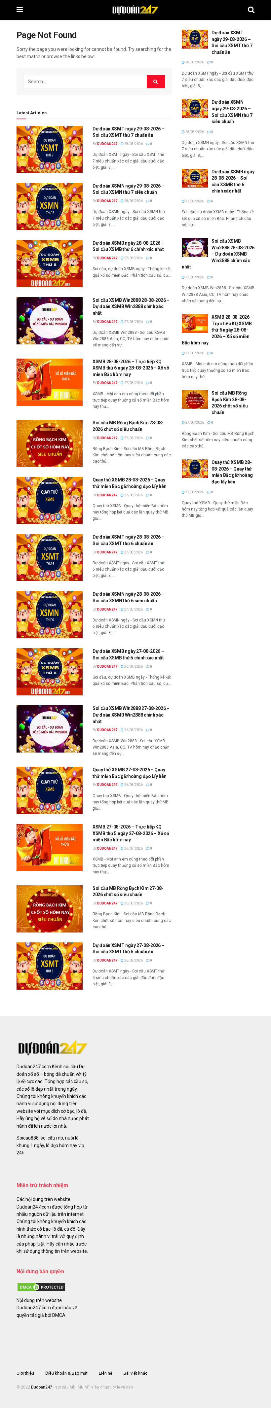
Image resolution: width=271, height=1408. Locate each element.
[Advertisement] (218, 575)
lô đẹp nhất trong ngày (54, 1089)
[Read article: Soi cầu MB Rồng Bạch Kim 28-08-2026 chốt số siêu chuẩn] (50, 443)
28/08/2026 (133, 144)
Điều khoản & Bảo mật (66, 1373)
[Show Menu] (20, 10)
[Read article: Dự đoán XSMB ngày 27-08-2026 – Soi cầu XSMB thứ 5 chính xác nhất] (50, 671)
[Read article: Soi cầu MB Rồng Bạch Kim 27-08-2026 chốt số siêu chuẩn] (50, 909)
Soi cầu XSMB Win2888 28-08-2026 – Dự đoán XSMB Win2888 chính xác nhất (131, 307)
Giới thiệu (25, 1373)
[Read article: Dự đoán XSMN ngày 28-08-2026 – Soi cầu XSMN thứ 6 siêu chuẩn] (50, 614)
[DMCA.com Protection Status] (41, 1286)
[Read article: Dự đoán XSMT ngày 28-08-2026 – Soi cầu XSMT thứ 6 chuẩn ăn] (50, 557)
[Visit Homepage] (135, 10)
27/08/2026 (133, 258)
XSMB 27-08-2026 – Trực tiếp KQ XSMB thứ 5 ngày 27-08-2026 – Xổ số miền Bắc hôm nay (131, 833)
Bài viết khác (135, 1373)
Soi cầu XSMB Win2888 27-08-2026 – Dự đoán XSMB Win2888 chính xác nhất (131, 715)
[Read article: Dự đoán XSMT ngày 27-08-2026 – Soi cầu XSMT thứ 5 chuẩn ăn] (50, 966)
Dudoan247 (41, 1387)
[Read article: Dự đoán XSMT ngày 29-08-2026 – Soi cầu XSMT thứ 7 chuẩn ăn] (50, 149)
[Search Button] (251, 10)
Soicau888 (28, 1138)
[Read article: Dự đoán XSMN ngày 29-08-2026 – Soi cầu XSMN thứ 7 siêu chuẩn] (50, 206)
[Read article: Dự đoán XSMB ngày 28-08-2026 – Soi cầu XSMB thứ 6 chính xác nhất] (50, 263)
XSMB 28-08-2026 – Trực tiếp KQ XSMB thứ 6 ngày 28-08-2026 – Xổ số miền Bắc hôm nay (131, 368)
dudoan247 (107, 144)
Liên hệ (105, 1373)
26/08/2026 (133, 666)
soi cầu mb (52, 1138)
